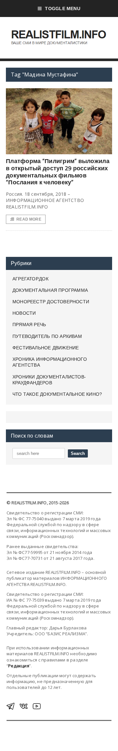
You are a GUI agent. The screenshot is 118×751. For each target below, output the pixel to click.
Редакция (18, 666)
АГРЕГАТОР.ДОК (30, 278)
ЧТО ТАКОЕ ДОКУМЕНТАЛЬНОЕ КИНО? (57, 394)
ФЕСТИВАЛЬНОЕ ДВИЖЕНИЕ (45, 347)
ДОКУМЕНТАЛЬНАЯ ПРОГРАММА (50, 290)
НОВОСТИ (24, 313)
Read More (28, 219)
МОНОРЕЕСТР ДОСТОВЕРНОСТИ (50, 301)
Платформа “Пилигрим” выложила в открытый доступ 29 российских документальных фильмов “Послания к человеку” (57, 172)
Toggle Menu (62, 8)
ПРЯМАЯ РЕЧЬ (29, 324)
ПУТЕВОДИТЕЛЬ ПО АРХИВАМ (47, 336)
